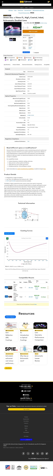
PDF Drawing (28, 57)
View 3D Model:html (10, 57)
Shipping (26, 426)
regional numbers (27, 387)
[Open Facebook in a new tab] (23, 454)
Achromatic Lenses (27, 10)
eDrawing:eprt (23, 59)
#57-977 (31, 296)
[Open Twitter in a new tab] (28, 454)
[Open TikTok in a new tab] (47, 454)
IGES (7, 59)
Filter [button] (7, 317)
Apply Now (25, 439)
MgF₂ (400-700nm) (9, 233)
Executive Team (26, 419)
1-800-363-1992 (25, 386)
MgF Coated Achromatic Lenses (38, 10)
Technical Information (27, 64)
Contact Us (31, 7)
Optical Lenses (20, 10)
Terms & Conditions (19, 447)
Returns (26, 428)
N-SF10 (32, 115)
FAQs (26, 430)
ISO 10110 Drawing (38, 57)
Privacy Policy (6, 447)
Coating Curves (38, 64)
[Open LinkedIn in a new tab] (37, 454)
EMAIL (27, 395)
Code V (31, 59)
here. (44, 168)
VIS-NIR (13, 181)
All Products (11, 10)
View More (8, 368)
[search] (26, 5)
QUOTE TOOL (25, 398)
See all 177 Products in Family (24, 12)
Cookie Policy (12, 447)
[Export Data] (47, 238)
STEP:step (20, 57)
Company (26, 416)
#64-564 (31, 287)
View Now (11, 337)
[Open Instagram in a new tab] (42, 454)
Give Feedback (26, 432)
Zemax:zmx (14, 59)
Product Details (16, 64)
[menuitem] (3, 1)
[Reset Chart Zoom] (7, 238)
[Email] (31, 12)
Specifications (7, 64)
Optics (15, 10)
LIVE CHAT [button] (27, 391)
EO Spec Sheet (39, 59)
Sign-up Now (26, 409)
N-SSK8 (29, 115)
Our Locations (26, 421)
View (28, 141)
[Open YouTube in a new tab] (33, 454)
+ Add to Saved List (26, 52)
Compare (36, 52)
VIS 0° (7, 181)
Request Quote (30, 48)
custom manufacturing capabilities (25, 168)
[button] (32, 12)
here (35, 304)
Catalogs (26, 436)
